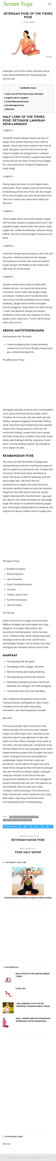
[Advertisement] (29, 64)
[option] (28, 883)
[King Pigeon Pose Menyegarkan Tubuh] (8, 977)
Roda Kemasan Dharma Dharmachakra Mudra (28, 898)
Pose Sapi (20, 989)
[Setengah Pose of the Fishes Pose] (28, 42)
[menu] (49, 4)
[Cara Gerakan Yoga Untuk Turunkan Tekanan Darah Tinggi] (8, 1007)
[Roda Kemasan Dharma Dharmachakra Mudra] (28, 881)
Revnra (6, 1143)
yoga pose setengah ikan (17, 820)
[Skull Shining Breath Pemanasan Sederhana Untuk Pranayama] (8, 1022)
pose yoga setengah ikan (24, 817)
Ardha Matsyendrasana (16, 101)
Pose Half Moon (28, 852)
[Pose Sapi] (8, 992)
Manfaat (9, 109)
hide (33, 88)
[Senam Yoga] (18, 3)
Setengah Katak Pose (28, 840)
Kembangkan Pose (14, 105)
